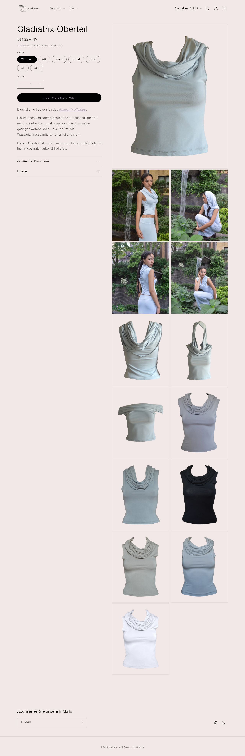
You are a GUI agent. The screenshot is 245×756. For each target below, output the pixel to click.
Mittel (76, 59)
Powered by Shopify (134, 747)
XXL (36, 68)
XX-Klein (27, 59)
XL (22, 68)
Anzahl (21, 76)
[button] (57, 8)
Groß (93, 59)
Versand (22, 45)
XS (46, 60)
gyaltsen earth (116, 747)
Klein (59, 59)
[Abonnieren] (82, 722)
